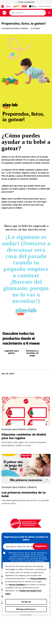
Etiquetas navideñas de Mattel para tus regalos (24, 436)
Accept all (26, 602)
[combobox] (27, 13)
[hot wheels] (16, 6)
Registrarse (40, 546)
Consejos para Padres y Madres (15, 28)
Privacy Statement (38, 578)
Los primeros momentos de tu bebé (24, 494)
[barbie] (8, 6)
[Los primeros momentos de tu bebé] (26, 468)
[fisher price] (24, 6)
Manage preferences (26, 609)
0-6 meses (35, 28)
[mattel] (2, 6)
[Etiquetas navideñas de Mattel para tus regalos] (26, 410)
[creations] (32, 6)
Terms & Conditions (16, 585)
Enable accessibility (26, 2)
